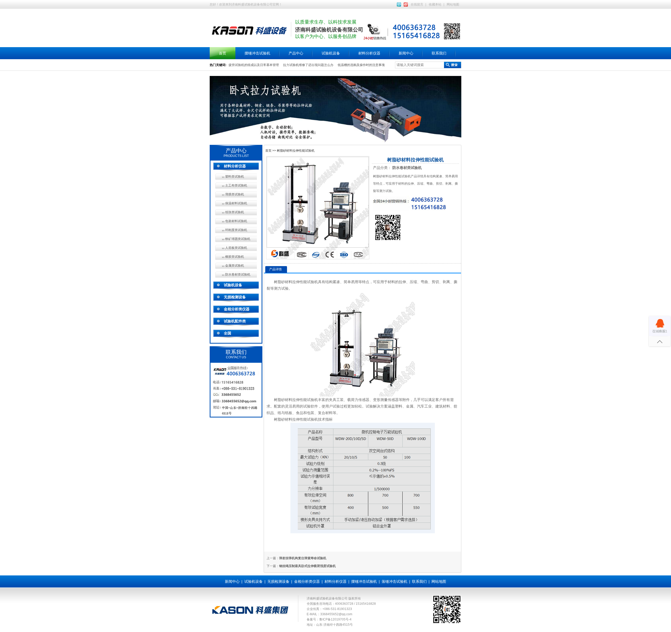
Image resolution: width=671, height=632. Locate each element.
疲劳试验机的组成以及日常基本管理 (254, 65)
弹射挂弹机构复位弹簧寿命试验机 (302, 558)
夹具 (332, 400)
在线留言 (417, 4)
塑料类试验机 (234, 176)
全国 (227, 333)
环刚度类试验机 (236, 230)
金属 (409, 406)
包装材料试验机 (236, 221)
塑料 (398, 406)
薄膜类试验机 (234, 194)
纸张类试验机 (234, 212)
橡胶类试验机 (234, 257)
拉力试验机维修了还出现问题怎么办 (308, 65)
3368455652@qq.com (336, 614)
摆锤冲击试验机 (257, 53)
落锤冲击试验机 (394, 581)
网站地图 (453, 4)
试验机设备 (331, 53)
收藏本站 (435, 4)
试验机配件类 (235, 321)
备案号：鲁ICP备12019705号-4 (329, 619)
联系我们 (439, 53)
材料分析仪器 (369, 53)
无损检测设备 (235, 297)
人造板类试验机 (236, 248)
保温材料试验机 (236, 203)
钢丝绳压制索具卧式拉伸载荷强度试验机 (307, 566)
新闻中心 (406, 53)
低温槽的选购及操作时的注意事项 (361, 65)
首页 (222, 53)
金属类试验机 (234, 265)
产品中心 (296, 53)
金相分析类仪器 (237, 309)
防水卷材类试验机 (237, 274)
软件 (314, 406)
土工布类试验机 (236, 185)
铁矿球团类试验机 (237, 239)
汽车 (420, 406)
